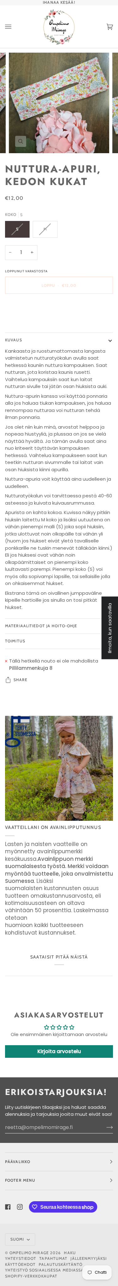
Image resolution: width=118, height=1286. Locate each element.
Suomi (17, 1239)
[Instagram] (20, 1207)
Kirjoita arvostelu (59, 1051)
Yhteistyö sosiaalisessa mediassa (44, 1270)
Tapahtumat (53, 1258)
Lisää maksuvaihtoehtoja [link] (34, 323)
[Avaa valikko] (14, 26)
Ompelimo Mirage (29, 1252)
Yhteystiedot (20, 1258)
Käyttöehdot (20, 1264)
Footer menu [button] (20, 1180)
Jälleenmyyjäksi (88, 1258)
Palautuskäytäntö (60, 1264)
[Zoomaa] (20, 141)
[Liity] (104, 1127)
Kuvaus (13, 340)
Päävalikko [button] (17, 1161)
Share (21, 679)
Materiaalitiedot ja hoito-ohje (41, 625)
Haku (70, 1252)
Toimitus (15, 641)
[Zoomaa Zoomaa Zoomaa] (59, 103)
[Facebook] (8, 1207)
